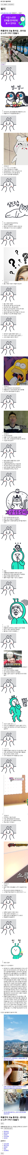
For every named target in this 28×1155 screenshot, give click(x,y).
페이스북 (6, 1133)
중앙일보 (6, 1131)
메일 (5, 1148)
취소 (2, 1153)
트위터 (5, 1134)
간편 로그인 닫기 (8, 1128)
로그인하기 (11, 4)
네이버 (5, 1138)
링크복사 (6, 1150)
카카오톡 (6, 1136)
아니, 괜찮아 (4, 4)
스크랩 (2, 64)
